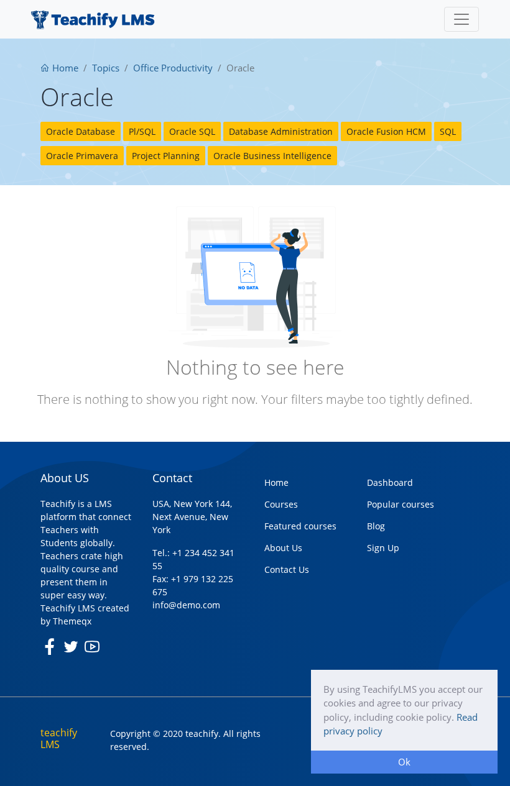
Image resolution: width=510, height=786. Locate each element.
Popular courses (400, 504)
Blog (376, 526)
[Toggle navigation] (461, 19)
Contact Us (286, 569)
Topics (105, 68)
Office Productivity (173, 68)
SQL (448, 131)
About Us (283, 548)
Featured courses (300, 526)
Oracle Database (80, 131)
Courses (281, 504)
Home (64, 68)
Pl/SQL (142, 131)
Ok (404, 762)
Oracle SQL (192, 131)
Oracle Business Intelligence (272, 156)
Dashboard (390, 482)
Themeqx (72, 621)
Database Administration (281, 131)
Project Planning (166, 156)
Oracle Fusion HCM (386, 131)
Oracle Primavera (82, 156)
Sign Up (383, 548)
